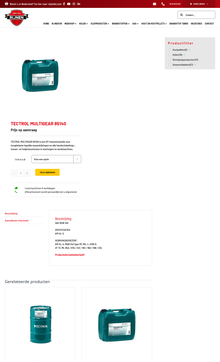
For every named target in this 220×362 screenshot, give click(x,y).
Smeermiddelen (183, 64)
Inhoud (20, 159)
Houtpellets (180, 49)
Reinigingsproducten (185, 59)
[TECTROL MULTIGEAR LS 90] (117, 289)
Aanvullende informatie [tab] (17, 220)
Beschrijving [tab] (11, 213)
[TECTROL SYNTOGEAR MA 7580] (40, 289)
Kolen (177, 54)
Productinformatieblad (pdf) (69, 254)
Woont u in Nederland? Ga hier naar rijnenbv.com (36, 4)
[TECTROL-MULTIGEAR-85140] (40, 75)
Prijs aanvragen (47, 172)
